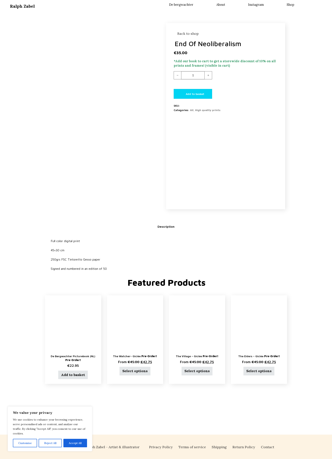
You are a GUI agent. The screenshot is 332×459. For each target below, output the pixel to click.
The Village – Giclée (197, 356)
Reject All (50, 443)
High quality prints (207, 110)
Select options (135, 371)
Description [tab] (166, 226)
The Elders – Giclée (259, 356)
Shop (290, 4)
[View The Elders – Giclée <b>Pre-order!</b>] (259, 323)
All (191, 110)
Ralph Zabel (22, 6)
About (220, 4)
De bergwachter (181, 4)
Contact (267, 447)
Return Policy (243, 447)
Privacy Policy (161, 447)
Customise (25, 443)
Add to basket (73, 375)
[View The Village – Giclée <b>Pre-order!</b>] (197, 323)
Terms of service (192, 447)
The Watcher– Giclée (135, 356)
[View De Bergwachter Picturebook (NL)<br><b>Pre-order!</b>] (73, 323)
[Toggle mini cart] (319, 4)
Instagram (256, 4)
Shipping (219, 447)
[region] (50, 428)
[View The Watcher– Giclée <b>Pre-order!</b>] (135, 323)
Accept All (75, 443)
